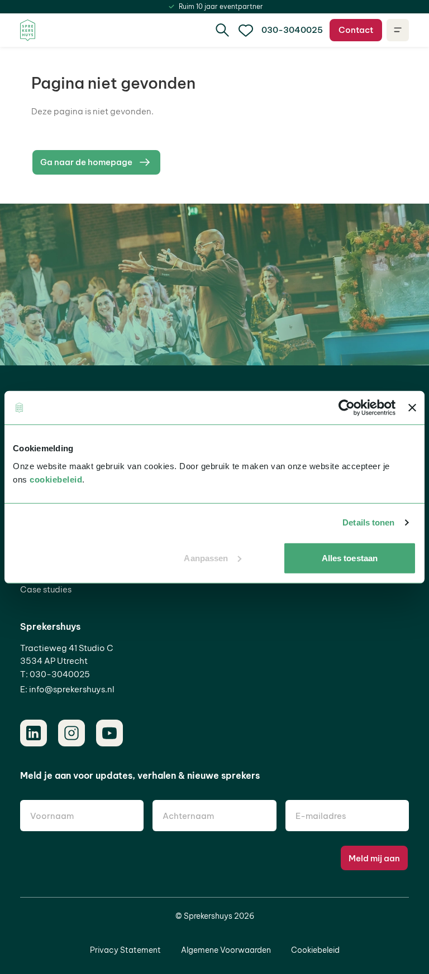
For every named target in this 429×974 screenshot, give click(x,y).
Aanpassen (206, 557)
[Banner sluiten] (412, 408)
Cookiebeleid (315, 950)
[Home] (27, 30)
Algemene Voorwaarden (226, 950)
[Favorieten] (246, 30)
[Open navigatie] (398, 30)
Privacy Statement (125, 950)
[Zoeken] (222, 30)
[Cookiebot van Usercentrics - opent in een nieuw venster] (346, 407)
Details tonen (368, 522)
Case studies (46, 589)
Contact (356, 30)
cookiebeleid (56, 479)
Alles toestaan (350, 557)
